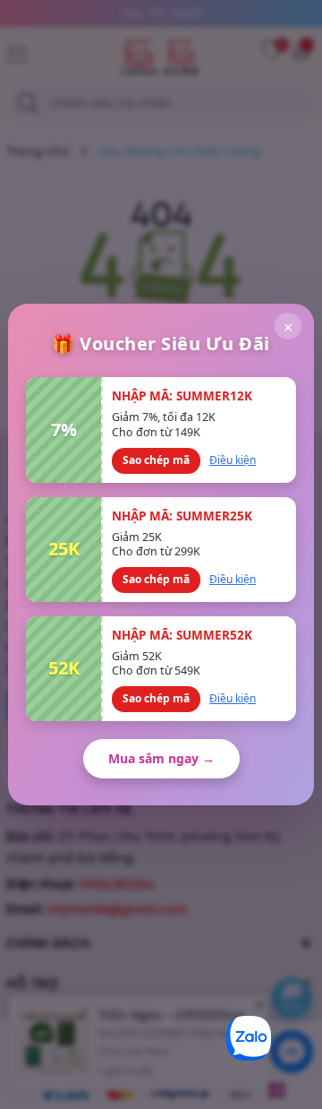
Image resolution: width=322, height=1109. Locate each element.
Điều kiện (232, 460)
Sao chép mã (156, 460)
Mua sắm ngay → (161, 758)
